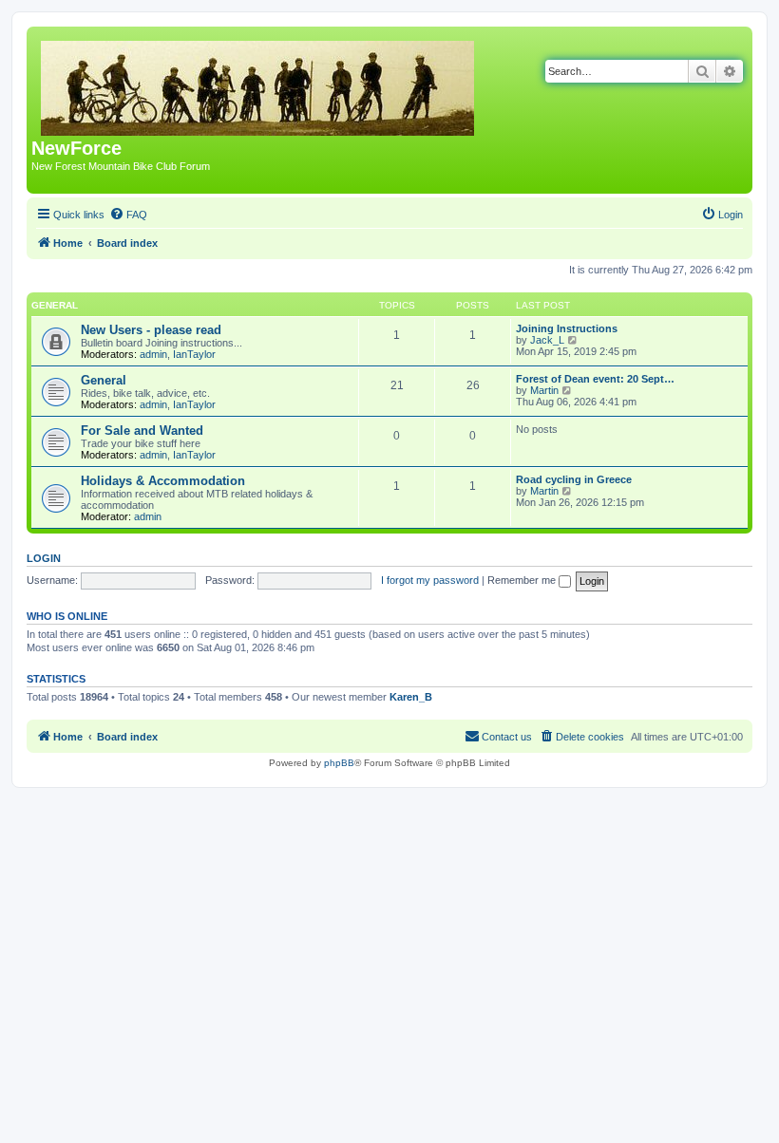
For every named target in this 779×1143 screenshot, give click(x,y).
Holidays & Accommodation (163, 481)
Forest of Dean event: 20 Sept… (595, 378)
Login (44, 558)
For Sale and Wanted (142, 430)
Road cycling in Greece (574, 479)
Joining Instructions (567, 328)
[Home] (258, 84)
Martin (544, 390)
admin (153, 354)
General (54, 305)
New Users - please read (151, 330)
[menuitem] (128, 214)
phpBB (339, 763)
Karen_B (411, 697)
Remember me (523, 580)
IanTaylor (194, 354)
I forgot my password (430, 580)
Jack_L (547, 340)
